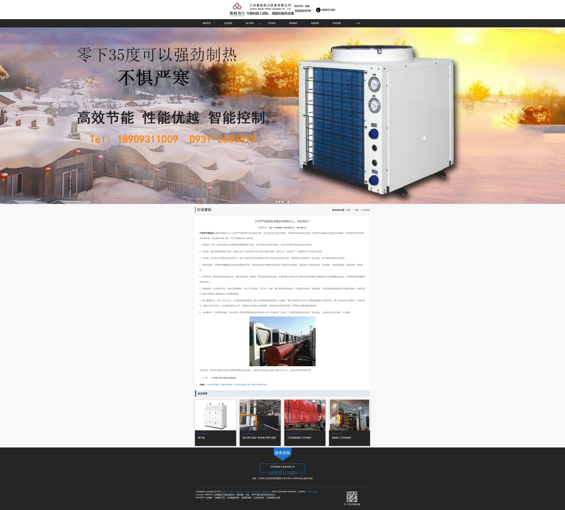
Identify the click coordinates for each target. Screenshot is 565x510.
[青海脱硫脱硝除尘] (282, 115)
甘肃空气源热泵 (226, 384)
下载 (356, 209)
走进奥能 (228, 23)
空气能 (247, 492)
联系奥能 (337, 23)
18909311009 (312, 492)
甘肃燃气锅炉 (246, 497)
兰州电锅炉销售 (233, 497)
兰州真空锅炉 (259, 497)
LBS (358, 23)
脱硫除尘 (239, 492)
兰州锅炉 (208, 497)
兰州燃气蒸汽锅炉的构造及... (224, 377)
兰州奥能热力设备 (273, 497)
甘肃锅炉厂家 (219, 497)
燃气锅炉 (250, 23)
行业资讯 (366, 209)
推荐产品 (266, 492)
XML (248, 495)
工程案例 (271, 23)
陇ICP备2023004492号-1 (266, 495)
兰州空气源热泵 (222, 265)
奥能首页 (206, 23)
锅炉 (232, 492)
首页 (349, 209)
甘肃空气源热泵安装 (259, 384)
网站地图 (240, 495)
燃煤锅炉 (293, 23)
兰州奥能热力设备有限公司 (224, 495)
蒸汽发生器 (256, 492)
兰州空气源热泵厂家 (242, 384)
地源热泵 (315, 23)
